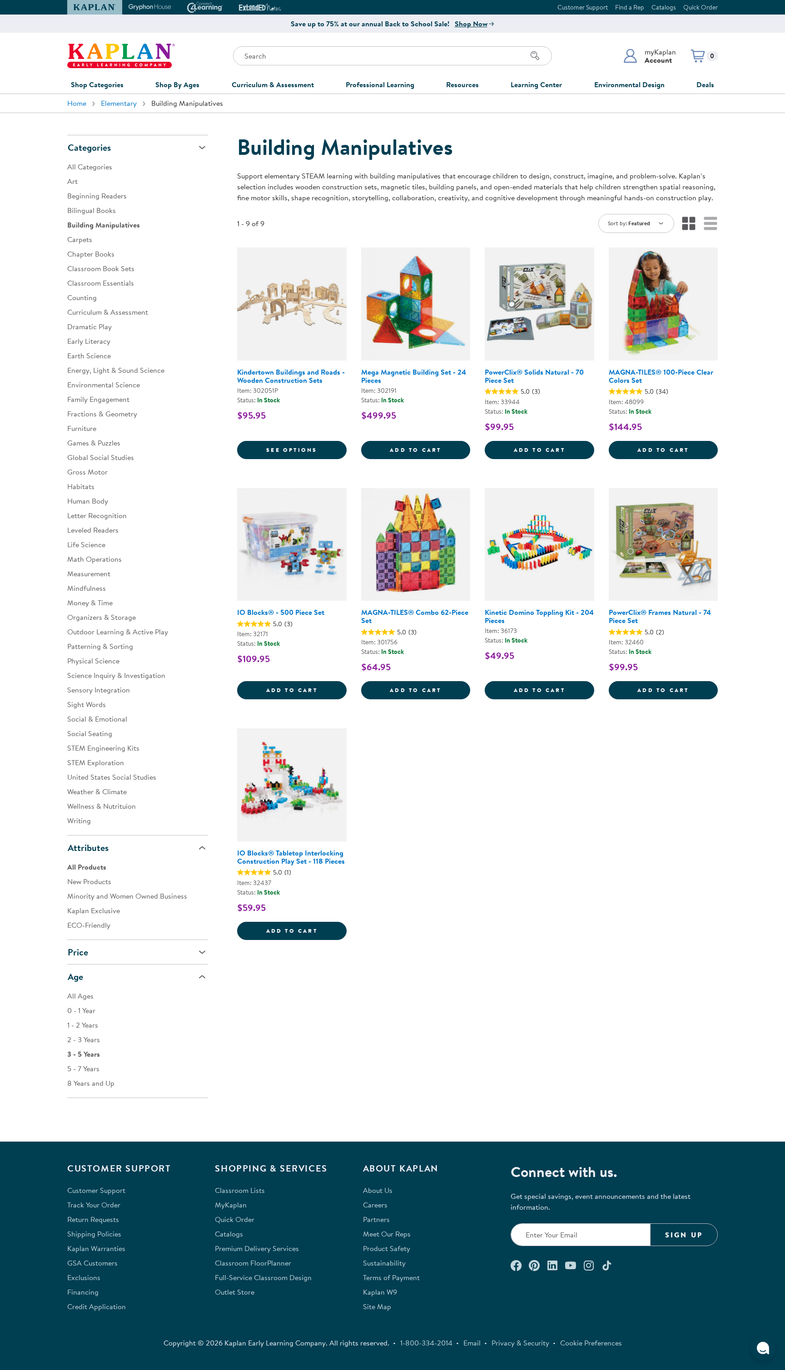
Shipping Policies (94, 1234)
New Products (89, 881)
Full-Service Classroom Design (263, 1277)
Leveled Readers (93, 530)
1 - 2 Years (82, 1025)
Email (472, 1343)
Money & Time (90, 603)
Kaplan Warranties (96, 1248)
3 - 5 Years (83, 1054)
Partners (376, 1219)
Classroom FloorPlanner (253, 1263)
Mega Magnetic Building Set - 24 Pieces (413, 376)
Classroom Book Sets (100, 268)
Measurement (88, 574)
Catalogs (663, 7)
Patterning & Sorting (100, 646)
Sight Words (86, 704)
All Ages (80, 996)
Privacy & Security (520, 1343)
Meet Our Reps (387, 1234)
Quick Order (700, 7)
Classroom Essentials (100, 283)
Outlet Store (234, 1292)
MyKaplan (231, 1205)
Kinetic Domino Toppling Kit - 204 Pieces (539, 616)
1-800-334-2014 (426, 1343)
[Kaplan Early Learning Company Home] (121, 56)
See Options (306, 449)
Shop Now (471, 24)
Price (78, 952)
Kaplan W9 (380, 1292)
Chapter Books (90, 254)
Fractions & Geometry (102, 414)
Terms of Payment (391, 1277)
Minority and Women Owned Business (127, 896)
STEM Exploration (95, 762)
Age (75, 976)
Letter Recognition (97, 515)
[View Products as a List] (710, 223)
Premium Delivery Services (257, 1248)
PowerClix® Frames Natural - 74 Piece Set (660, 616)
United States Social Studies (111, 777)
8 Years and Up (90, 1083)
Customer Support (582, 7)
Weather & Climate (97, 791)
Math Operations (94, 559)
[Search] (535, 55)
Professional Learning (380, 84)
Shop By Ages (177, 84)
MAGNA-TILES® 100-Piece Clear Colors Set (661, 376)
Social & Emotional (97, 719)
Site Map (377, 1306)
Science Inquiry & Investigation (116, 675)
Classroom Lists (240, 1190)
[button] (649, 56)
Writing (79, 821)
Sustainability (384, 1263)
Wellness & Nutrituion (101, 806)
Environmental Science (103, 385)
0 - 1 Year (81, 1010)
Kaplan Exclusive (93, 910)
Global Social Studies (100, 457)
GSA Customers (92, 1263)
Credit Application (96, 1306)
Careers (375, 1205)
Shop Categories (97, 84)
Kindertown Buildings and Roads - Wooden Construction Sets (291, 376)
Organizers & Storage (101, 617)
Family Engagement (98, 399)
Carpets (79, 239)
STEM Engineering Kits (103, 748)
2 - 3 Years (83, 1039)
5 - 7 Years (83, 1068)
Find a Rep (629, 7)
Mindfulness (86, 588)
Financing (83, 1292)
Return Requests (93, 1219)
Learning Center (536, 84)
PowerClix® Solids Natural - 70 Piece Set (534, 376)
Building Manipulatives (103, 225)
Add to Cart (430, 449)
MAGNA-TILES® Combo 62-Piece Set (414, 616)
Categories (89, 147)
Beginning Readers (97, 196)
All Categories (89, 167)
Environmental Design (629, 84)
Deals (705, 84)
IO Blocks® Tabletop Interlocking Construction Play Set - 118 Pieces (291, 857)
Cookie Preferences (591, 1343)
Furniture (81, 428)
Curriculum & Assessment (273, 84)
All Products (86, 867)
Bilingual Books (91, 210)
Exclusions (83, 1277)
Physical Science (93, 661)
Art (72, 181)
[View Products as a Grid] (688, 223)
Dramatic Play (89, 326)
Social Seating (89, 733)
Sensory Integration (98, 690)
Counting (82, 297)
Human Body (87, 501)
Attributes (88, 847)
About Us (377, 1190)
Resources (462, 84)
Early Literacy (88, 341)
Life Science (86, 544)
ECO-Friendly (88, 925)
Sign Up (684, 1235)
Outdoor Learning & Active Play (117, 632)
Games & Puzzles (93, 443)
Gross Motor (87, 472)
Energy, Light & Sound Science (115, 370)
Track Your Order (93, 1205)
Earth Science (89, 356)
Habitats (80, 486)
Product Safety (386, 1248)
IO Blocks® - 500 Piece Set (280, 612)
